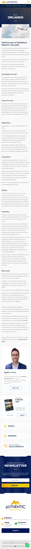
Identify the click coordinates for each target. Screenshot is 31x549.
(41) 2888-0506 (8, 524)
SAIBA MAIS (15, 388)
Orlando (25, 320)
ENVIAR (22, 415)
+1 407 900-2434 (22, 524)
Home (3, 5)
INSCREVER (14, 485)
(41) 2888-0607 (8, 526)
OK (15, 546)
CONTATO (15, 530)
